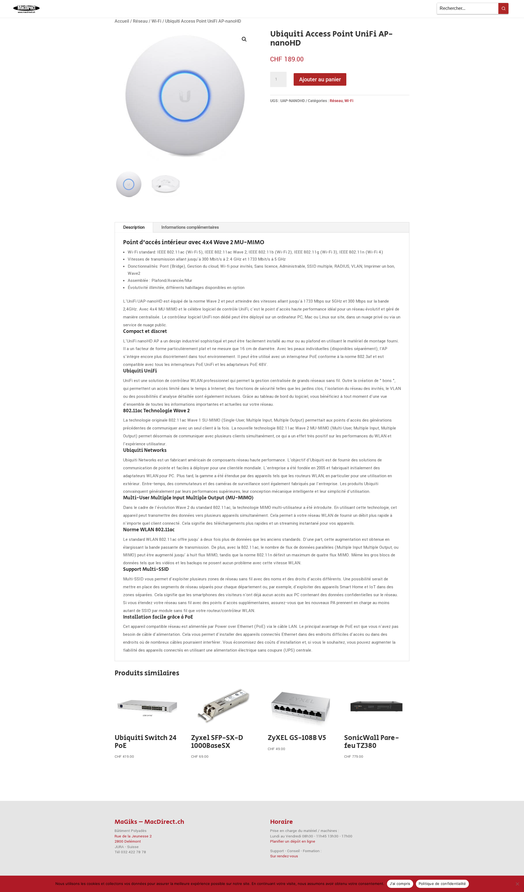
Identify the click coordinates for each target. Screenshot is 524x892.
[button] (244, 39)
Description (134, 227)
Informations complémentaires (190, 227)
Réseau (140, 21)
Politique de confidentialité (442, 883)
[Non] (517, 884)
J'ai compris (400, 883)
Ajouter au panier (320, 79)
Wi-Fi (156, 21)
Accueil (122, 21)
